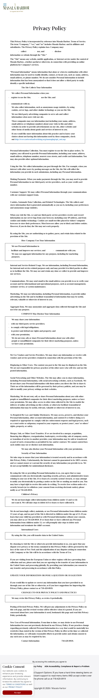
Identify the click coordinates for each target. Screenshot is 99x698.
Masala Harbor (59, 688)
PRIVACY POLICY (15, 687)
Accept (17, 692)
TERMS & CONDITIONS (16, 684)
